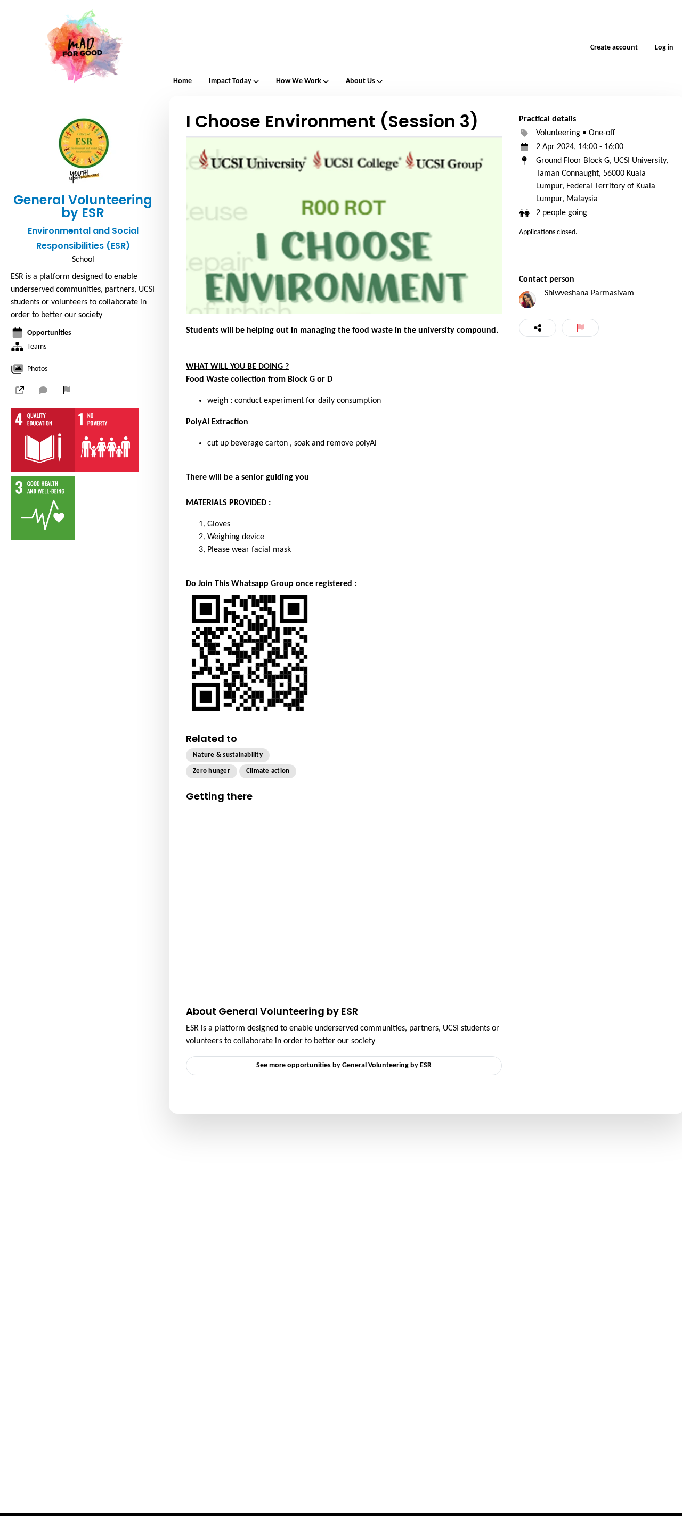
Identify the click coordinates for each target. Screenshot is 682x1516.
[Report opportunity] (580, 328)
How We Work (298, 81)
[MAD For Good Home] (82, 48)
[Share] (537, 328)
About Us (360, 81)
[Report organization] (67, 390)
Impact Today (230, 81)
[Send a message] (43, 390)
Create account (614, 48)
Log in (664, 48)
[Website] (20, 390)
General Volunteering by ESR (82, 206)
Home (182, 81)
